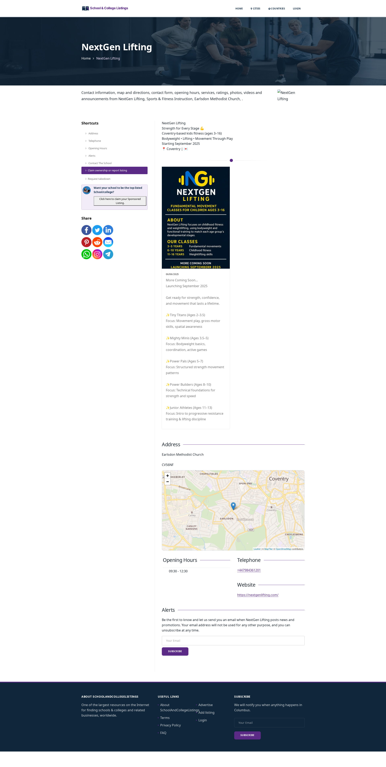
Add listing (206, 712)
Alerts (91, 155)
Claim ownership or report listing (107, 170)
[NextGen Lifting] (233, 506)
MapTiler (268, 548)
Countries (277, 8)
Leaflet (257, 548)
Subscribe (175, 651)
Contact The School (100, 163)
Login (297, 8)
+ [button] (167, 475)
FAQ (163, 733)
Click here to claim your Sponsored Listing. (120, 201)
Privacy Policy (170, 725)
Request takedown (99, 179)
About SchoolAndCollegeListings (179, 707)
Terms (165, 718)
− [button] (167, 481)
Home (239, 8)
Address (93, 133)
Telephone (94, 141)
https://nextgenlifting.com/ (257, 595)
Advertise (205, 705)
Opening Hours (97, 148)
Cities (256, 8)
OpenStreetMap (283, 548)
